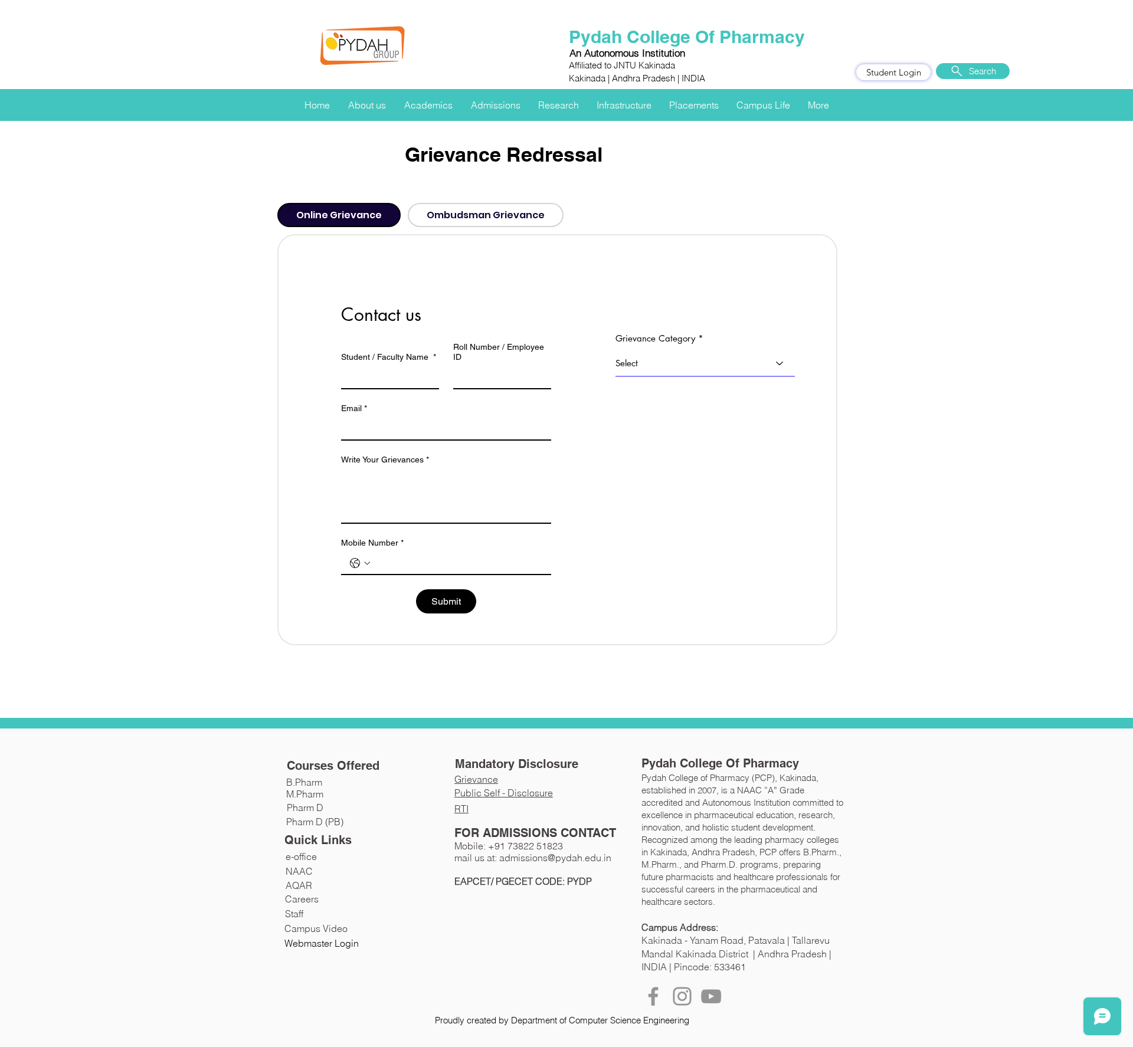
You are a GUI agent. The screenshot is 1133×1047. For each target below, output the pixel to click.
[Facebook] (653, 996)
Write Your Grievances (385, 459)
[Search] (843, 78)
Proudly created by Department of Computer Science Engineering (562, 1020)
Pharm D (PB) (314, 822)
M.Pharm (304, 794)
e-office (301, 856)
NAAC (299, 871)
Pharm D (305, 807)
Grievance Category (655, 338)
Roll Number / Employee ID (498, 352)
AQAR (299, 885)
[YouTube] (711, 996)
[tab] (339, 215)
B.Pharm (304, 782)
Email (354, 408)
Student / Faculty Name (388, 357)
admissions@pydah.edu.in (555, 858)
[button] (367, 99)
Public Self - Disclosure (503, 793)
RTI (461, 809)
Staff (294, 914)
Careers (302, 899)
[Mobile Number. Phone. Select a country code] (360, 563)
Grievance (476, 779)
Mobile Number (372, 542)
